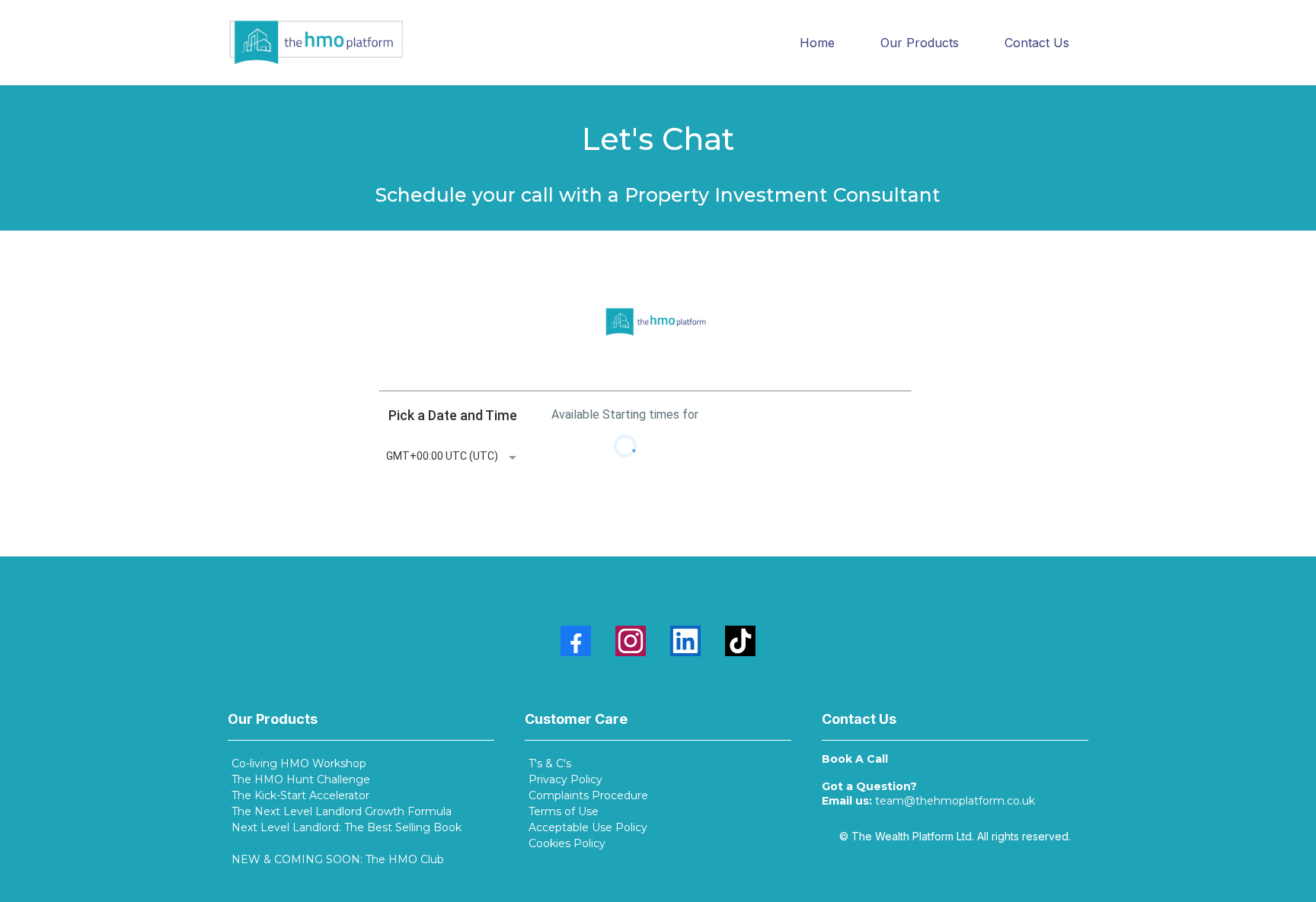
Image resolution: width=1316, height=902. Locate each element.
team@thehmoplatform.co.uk (955, 801)
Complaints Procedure (588, 795)
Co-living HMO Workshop (299, 763)
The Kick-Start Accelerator (300, 795)
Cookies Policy (567, 843)
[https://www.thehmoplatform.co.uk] (316, 42)
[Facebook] (575, 641)
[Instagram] (630, 641)
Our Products (919, 42)
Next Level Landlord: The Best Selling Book (347, 827)
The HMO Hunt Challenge (301, 779)
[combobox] (452, 457)
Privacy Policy (565, 779)
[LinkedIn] (685, 641)
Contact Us (1037, 42)
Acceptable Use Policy (588, 827)
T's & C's (550, 763)
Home (817, 42)
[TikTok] (740, 641)
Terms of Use (564, 811)
